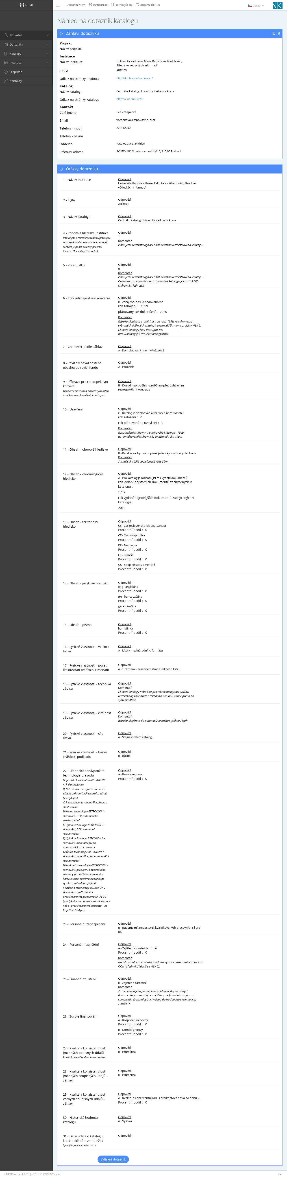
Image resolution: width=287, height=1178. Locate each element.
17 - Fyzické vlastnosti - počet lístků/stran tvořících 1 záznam (86, 667)
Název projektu (71, 49)
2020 (163, 311)
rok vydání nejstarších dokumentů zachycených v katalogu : (155, 484)
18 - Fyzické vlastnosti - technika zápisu (87, 686)
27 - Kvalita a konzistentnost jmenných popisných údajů (84, 1052)
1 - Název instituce (77, 180)
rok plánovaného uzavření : (139, 423)
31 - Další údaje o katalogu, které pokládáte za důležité (83, 1140)
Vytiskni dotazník (113, 1159)
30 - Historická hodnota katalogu (80, 1119)
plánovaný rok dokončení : (138, 311)
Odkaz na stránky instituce (80, 79)
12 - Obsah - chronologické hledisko (83, 476)
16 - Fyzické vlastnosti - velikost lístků (86, 649)
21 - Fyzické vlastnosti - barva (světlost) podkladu (85, 754)
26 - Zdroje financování (80, 1016)
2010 (121, 508)
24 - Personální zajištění (81, 944)
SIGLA (64, 71)
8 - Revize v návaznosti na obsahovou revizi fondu (82, 365)
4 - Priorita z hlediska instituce (87, 242)
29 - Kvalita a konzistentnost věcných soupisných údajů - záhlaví (84, 1099)
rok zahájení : (129, 306)
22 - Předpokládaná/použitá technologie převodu (86, 840)
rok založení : (129, 417)
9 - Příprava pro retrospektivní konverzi (86, 388)
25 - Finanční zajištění (79, 979)
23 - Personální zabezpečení (84, 924)
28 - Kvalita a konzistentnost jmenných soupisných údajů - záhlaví (85, 1075)
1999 (144, 306)
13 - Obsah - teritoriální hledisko (80, 524)
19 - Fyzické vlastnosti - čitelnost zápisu (87, 715)
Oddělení (67, 144)
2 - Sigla (69, 200)
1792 (121, 492)
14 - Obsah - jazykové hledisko (85, 583)
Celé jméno (68, 112)
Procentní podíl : (131, 530)
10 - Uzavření (73, 409)
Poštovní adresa (71, 152)
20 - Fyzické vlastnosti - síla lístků (83, 735)
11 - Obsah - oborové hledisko (85, 449)
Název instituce (71, 62)
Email (64, 120)
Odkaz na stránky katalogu (79, 99)
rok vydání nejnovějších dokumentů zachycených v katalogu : (156, 500)
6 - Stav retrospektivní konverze (86, 298)
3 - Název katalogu (77, 217)
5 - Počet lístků (74, 265)
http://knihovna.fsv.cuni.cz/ (134, 78)
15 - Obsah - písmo (77, 625)
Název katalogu (71, 92)
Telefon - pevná (71, 136)
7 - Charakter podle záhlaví (83, 346)
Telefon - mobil (71, 128)
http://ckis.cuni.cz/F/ (130, 99)
